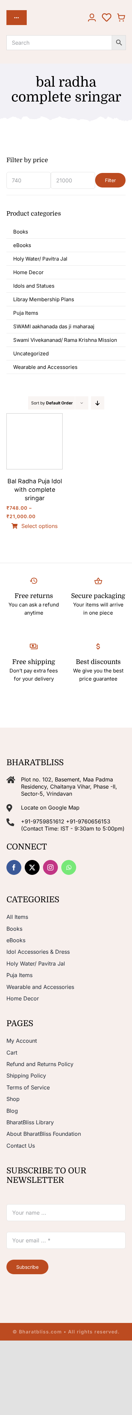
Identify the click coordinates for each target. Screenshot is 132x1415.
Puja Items (25, 313)
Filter (110, 180)
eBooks (22, 245)
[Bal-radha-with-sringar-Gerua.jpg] (34, 416)
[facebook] (13, 867)
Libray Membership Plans (43, 299)
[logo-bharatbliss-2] (51, 14)
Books (20, 231)
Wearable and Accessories (45, 367)
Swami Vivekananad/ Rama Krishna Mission (65, 340)
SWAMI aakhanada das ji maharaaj (53, 326)
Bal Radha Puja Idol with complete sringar (34, 490)
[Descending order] (97, 403)
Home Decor (28, 272)
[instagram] (50, 867)
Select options (39, 526)
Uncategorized (31, 353)
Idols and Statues (33, 286)
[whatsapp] (68, 867)
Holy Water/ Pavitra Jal (40, 259)
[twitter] (32, 867)
